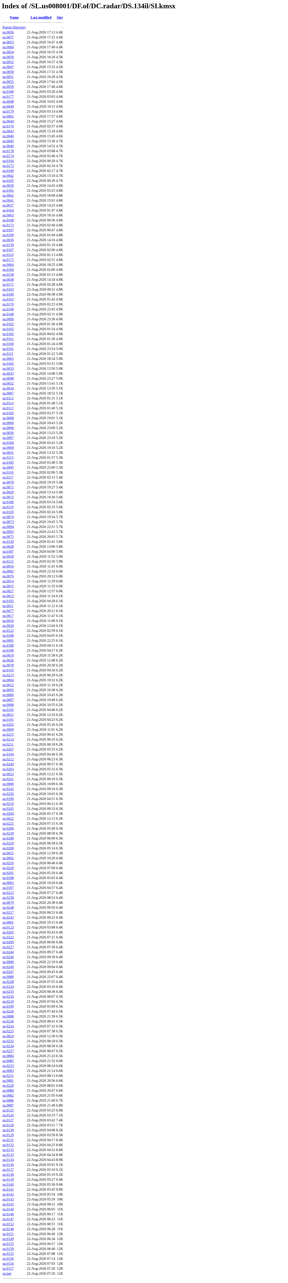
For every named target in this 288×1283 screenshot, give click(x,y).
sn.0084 (8, 1056)
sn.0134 (8, 1160)
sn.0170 (8, 304)
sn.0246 (8, 957)
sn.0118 (8, 512)
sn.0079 (8, 902)
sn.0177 (8, 96)
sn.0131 (8, 1140)
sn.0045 (8, 141)
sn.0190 (8, 650)
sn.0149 (8, 1239)
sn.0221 (8, 823)
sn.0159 (8, 245)
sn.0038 (8, 279)
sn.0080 (8, 1090)
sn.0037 (8, 205)
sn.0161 (8, 339)
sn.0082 (8, 1095)
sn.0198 (8, 878)
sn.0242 (8, 789)
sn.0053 (8, 42)
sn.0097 (8, 438)
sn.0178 (8, 151)
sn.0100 (8, 309)
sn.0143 (8, 1199)
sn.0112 (8, 398)
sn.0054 (8, 52)
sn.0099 (8, 319)
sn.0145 (8, 1204)
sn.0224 (8, 1026)
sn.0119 (8, 507)
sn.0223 (8, 893)
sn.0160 (8, 344)
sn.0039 (8, 185)
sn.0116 (8, 472)
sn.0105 (8, 181)
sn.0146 (8, 1214)
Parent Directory (14, 27)
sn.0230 (8, 996)
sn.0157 (8, 1268)
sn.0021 (8, 715)
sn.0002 (8, 858)
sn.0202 (8, 724)
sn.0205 (8, 932)
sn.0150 (8, 1249)
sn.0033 (8, 368)
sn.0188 (8, 635)
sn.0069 (8, 448)
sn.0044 (8, 121)
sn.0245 (8, 809)
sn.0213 (8, 675)
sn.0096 (8, 428)
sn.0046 (8, 136)
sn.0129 (8, 1135)
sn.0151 (8, 1234)
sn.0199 (8, 1006)
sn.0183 (8, 413)
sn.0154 (8, 1263)
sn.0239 (8, 833)
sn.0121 (8, 561)
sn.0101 (8, 349)
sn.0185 (8, 462)
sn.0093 (8, 532)
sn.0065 (8, 359)
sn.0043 (8, 131)
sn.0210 (8, 804)
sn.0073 (8, 522)
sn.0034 (8, 388)
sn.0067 (8, 393)
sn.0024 (8, 1036)
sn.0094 (8, 527)
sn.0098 (8, 378)
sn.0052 (8, 62)
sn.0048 (8, 101)
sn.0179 (8, 111)
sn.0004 (8, 680)
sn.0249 (8, 764)
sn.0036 (8, 240)
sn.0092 (8, 571)
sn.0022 (8, 818)
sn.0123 (8, 927)
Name (14, 17)
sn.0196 (8, 799)
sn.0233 (8, 1066)
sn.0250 (8, 794)
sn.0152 (8, 1224)
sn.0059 (8, 87)
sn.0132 (8, 1145)
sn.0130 (8, 1130)
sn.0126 (8, 1115)
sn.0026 (8, 660)
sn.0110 (8, 255)
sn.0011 (8, 606)
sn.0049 (8, 106)
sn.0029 (8, 492)
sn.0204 (8, 813)
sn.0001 (8, 922)
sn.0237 (8, 1051)
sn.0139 (8, 1179)
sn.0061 (8, 116)
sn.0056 (8, 32)
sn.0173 (8, 225)
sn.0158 (8, 274)
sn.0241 (8, 779)
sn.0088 (8, 1016)
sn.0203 (8, 769)
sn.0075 (8, 537)
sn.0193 (8, 670)
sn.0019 (8, 655)
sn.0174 (8, 156)
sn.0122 (8, 631)
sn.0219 (8, 1001)
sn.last (6, 1273)
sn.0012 (8, 685)
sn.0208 (8, 838)
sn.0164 (8, 210)
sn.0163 (8, 299)
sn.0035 (8, 373)
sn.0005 (8, 690)
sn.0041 (8, 200)
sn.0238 (8, 898)
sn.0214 (8, 739)
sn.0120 (8, 541)
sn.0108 (8, 220)
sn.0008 (8, 705)
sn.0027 (8, 591)
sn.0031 (8, 452)
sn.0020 (8, 626)
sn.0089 (8, 977)
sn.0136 (8, 1165)
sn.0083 (8, 1071)
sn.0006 (8, 695)
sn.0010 (8, 621)
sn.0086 (8, 1100)
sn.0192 (8, 601)
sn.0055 (8, 82)
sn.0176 (8, 126)
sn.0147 (8, 1219)
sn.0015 (8, 586)
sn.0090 (8, 962)
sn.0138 (8, 1174)
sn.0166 (8, 270)
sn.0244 (8, 952)
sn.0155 (8, 1254)
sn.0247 (8, 972)
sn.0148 (8, 1229)
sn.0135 (8, 1150)
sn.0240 (8, 967)
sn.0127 (8, 1120)
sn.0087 (8, 1105)
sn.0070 (8, 482)
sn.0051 (8, 77)
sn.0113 (8, 408)
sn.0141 (8, 1189)
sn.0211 (8, 744)
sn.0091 (8, 640)
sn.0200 (8, 848)
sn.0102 (8, 334)
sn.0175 (8, 260)
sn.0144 (8, 1209)
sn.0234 (8, 1046)
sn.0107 (8, 230)
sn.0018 (8, 556)
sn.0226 (8, 1011)
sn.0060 (8, 47)
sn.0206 (8, 828)
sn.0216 (8, 863)
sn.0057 (8, 37)
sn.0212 (8, 759)
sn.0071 (8, 487)
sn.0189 (8, 645)
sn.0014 (8, 581)
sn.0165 (8, 329)
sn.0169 (8, 171)
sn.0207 (8, 749)
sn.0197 (8, 888)
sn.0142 (8, 1194)
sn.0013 (8, 596)
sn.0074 (8, 517)
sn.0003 (8, 883)
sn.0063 (8, 215)
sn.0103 (8, 289)
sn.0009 (8, 729)
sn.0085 (8, 1061)
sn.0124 (8, 987)
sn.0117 (8, 477)
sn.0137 (8, 1170)
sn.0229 (8, 1085)
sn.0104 (8, 161)
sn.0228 (8, 982)
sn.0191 (8, 720)
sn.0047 (8, 67)
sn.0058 (8, 72)
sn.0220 (8, 868)
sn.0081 (8, 1081)
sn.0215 (8, 734)
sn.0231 (8, 1076)
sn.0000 (8, 784)
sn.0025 (8, 853)
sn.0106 (8, 294)
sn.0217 (8, 912)
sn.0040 (8, 146)
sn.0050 (8, 57)
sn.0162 (8, 324)
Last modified (41, 17)
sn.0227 (8, 947)
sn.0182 (8, 363)
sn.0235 (8, 991)
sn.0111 (7, 354)
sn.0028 (8, 546)
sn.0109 (8, 235)
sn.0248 (8, 907)
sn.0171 (8, 284)
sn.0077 (8, 611)
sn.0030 (8, 433)
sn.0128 (8, 1125)
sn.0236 (8, 1021)
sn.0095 (8, 467)
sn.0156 (8, 1259)
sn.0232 (8, 1041)
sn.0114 (8, 403)
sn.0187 (8, 551)
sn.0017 (8, 616)
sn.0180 (8, 92)
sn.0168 (8, 314)
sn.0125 (8, 1110)
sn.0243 (8, 917)
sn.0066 (8, 423)
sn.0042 (8, 176)
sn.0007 (8, 700)
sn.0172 (8, 166)
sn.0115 (8, 457)
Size (60, 17)
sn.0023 (8, 774)
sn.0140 (8, 1184)
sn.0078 (8, 665)
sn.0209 (8, 942)
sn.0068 (8, 418)
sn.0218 (8, 843)
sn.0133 (8, 1155)
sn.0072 (8, 497)
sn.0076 (8, 576)
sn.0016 (8, 566)
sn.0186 (8, 502)
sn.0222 (8, 937)
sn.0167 (8, 250)
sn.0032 (8, 383)
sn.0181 (8, 190)
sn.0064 (8, 265)
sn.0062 (8, 195)
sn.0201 (8, 873)
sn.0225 (8, 1031)
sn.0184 (8, 443)
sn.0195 (8, 710)
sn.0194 (8, 754)
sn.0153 (8, 1244)
